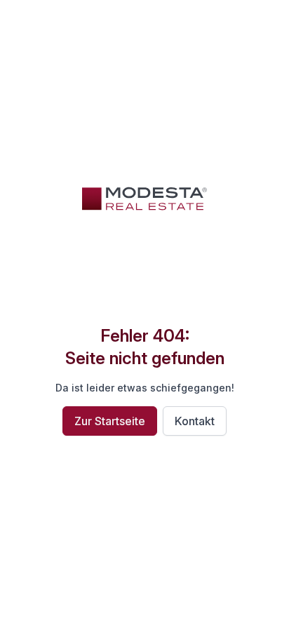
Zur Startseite (109, 421)
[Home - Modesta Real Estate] (144, 199)
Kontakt (195, 421)
